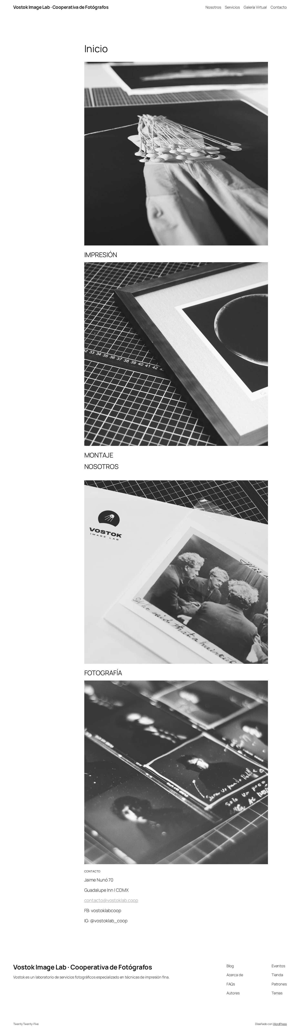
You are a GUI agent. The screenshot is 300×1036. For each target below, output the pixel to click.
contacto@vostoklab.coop (111, 900)
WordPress (280, 1024)
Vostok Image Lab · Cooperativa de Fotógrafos (60, 7)
